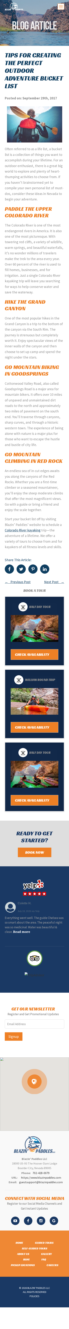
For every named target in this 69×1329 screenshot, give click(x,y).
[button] (34, 1081)
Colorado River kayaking (22, 530)
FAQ (43, 1259)
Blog (26, 1259)
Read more (21, 932)
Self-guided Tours (34, 1248)
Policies (34, 1296)
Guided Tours (44, 1242)
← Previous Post (18, 582)
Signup (13, 1036)
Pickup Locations (23, 1265)
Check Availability (32, 654)
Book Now (34, 852)
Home (19, 1242)
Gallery (46, 1254)
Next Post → (54, 582)
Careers (52, 1265)
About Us (23, 1254)
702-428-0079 (41, 1173)
